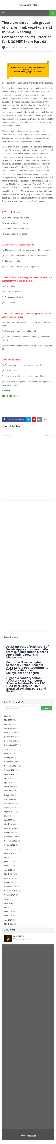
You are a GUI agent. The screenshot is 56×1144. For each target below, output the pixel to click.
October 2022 (11, 845)
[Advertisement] (28, 470)
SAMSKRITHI (23, 47)
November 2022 (12, 841)
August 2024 (10, 774)
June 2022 (9, 861)
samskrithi (32, 1135)
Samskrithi (28, 5)
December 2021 (11, 886)
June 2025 (9, 753)
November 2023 (12, 799)
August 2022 (10, 853)
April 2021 (9, 920)
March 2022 (10, 874)
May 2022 (9, 865)
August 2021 (10, 903)
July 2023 (9, 816)
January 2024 (10, 795)
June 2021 (9, 911)
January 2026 (11, 736)
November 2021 (12, 891)
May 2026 (10, 720)
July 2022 (9, 857)
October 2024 (11, 770)
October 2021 (11, 895)
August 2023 (11, 811)
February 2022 (11, 878)
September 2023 (12, 807)
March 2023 (10, 824)
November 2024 (12, 766)
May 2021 (9, 915)
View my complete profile (22, 939)
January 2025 (10, 757)
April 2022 (9, 870)
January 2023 (10, 832)
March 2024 (10, 786)
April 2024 (10, 782)
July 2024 (9, 778)
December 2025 (12, 741)
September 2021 (12, 899)
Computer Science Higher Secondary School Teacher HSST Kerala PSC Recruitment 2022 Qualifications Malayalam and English (27, 667)
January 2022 (10, 882)
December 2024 (12, 761)
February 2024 (11, 791)
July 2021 (9, 907)
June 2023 (9, 820)
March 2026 (10, 728)
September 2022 (12, 849)
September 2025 (12, 749)
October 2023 (11, 803)
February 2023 (11, 828)
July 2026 (9, 716)
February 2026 (11, 732)
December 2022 (12, 836)
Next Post (49, 435)
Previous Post (9, 435)
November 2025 (12, 745)
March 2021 (10, 924)
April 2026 (10, 724)
